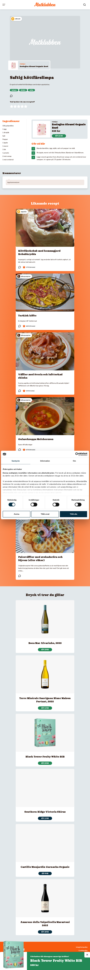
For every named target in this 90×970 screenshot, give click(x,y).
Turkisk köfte (27, 315)
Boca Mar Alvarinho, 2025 (45, 643)
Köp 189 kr (45, 932)
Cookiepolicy (83, 950)
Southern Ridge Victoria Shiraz (45, 811)
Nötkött (23, 90)
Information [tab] (45, 461)
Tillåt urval (45, 514)
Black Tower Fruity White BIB (45, 756)
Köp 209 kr (45, 763)
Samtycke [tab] (16, 461)
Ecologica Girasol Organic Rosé (34, 66)
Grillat (31, 90)
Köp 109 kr (45, 650)
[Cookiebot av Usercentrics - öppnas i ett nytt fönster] (77, 454)
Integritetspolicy (82, 947)
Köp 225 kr (59, 136)
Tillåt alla (73, 514)
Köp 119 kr (45, 708)
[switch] (34, 504)
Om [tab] (74, 461)
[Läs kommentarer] (11, 96)
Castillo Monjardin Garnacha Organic (45, 867)
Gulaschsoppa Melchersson (35, 439)
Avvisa (16, 514)
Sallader (14, 90)
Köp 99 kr (45, 873)
